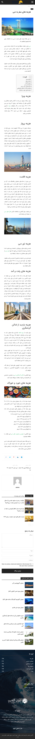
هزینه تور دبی (27, 85)
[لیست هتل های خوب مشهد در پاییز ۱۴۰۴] (29, 519)
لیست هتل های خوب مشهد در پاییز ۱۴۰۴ (14, 517)
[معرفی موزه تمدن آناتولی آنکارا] (29, 593)
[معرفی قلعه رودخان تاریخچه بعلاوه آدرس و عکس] (29, 642)
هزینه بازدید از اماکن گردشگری (23, 88)
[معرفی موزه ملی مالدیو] (29, 609)
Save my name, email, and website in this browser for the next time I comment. (17, 565)
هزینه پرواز (28, 81)
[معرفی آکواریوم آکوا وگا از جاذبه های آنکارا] (29, 601)
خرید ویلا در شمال (29, 687)
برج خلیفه (21, 333)
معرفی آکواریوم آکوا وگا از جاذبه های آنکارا (13, 599)
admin (17, 487)
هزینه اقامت (27, 83)
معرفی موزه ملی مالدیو (17, 607)
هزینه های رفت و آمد (25, 86)
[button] (2, 2)
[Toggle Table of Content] (30, 77)
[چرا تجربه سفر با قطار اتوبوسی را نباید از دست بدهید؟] (29, 510)
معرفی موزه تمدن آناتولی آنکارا (15, 591)
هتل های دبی (7, 211)
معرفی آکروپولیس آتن (17, 583)
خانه (32, 6)
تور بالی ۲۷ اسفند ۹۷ (12, 468)
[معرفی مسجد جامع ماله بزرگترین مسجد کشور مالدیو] (29, 634)
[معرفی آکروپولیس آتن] (29, 585)
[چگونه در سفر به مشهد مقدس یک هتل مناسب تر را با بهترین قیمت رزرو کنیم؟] (29, 502)
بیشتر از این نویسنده (19, 496)
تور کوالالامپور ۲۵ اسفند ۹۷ (24, 469)
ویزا (9, 106)
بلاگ (29, 6)
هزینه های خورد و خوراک (24, 90)
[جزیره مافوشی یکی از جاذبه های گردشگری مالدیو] (29, 617)
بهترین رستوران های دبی (17, 434)
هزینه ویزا (28, 79)
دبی (30, 46)
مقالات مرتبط (29, 496)
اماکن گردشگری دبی (19, 375)
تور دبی (7, 251)
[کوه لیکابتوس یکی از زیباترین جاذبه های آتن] (29, 626)
